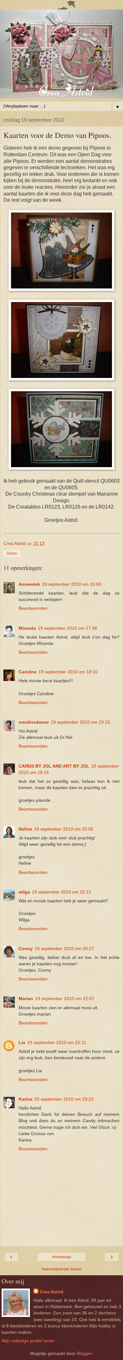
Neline (25, 828)
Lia (22, 1042)
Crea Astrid (51, 1291)
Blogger (84, 1353)
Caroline (28, 671)
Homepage (61, 1257)
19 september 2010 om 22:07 (64, 998)
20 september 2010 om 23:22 (64, 1099)
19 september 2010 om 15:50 (71, 584)
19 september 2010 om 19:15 (80, 722)
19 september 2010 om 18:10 (68, 671)
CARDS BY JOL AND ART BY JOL (54, 766)
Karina (25, 1099)
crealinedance (34, 722)
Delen (12, 553)
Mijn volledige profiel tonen (28, 1340)
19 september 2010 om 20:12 (61, 891)
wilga (24, 891)
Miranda (27, 628)
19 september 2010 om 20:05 (63, 828)
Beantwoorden (33, 608)
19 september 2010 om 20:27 (64, 948)
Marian (26, 998)
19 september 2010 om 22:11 (56, 1042)
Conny (26, 948)
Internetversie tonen (62, 1268)
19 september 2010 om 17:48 (67, 628)
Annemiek (29, 584)
